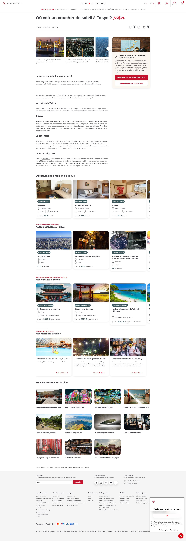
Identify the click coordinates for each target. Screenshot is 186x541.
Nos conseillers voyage (58, 505)
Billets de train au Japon (73, 498)
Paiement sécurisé (144, 531)
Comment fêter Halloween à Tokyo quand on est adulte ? (128, 359)
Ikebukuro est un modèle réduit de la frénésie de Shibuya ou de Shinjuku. (78, 61)
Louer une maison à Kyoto (106, 500)
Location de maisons (104, 496)
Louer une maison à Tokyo (106, 498)
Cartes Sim (91, 496)
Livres (142, 9)
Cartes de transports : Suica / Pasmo (76, 503)
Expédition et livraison (42, 514)
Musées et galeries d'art (104, 432)
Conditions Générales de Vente (67, 531)
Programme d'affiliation (42, 503)
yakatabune (92, 128)
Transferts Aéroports (72, 505)
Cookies (109, 531)
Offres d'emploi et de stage (43, 510)
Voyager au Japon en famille (47, 458)
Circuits (73, 9)
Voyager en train (140, 500)
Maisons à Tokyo (43, 201)
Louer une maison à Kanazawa (107, 503)
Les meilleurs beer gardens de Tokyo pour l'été (91, 359)
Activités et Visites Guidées (127, 496)
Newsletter (39, 500)
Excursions (84, 9)
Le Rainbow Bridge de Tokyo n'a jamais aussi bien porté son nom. (48, 61)
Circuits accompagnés (45, 305)
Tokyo (42, 467)
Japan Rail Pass (71, 496)
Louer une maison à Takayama (107, 505)
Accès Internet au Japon (117, 9)
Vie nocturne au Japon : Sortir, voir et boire (56, 467)
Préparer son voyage (141, 498)
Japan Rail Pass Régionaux (74, 500)
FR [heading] (144, 3)
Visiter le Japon (47, 9)
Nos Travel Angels (104, 507)
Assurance (101, 531)
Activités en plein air (73, 432)
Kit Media (38, 507)
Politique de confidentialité (87, 531)
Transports (62, 9)
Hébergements (98, 9)
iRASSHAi (38, 516)
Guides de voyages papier (143, 503)
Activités (133, 9)
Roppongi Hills (46, 141)
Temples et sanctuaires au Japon (49, 407)
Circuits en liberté (57, 500)
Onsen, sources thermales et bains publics (137, 407)
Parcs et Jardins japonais (46, 432)
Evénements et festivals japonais (107, 458)
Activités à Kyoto (124, 500)
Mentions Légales (49, 531)
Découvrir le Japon (141, 496)
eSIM (89, 498)
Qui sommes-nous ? (41, 496)
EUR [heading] (151, 3)
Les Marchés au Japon (103, 407)
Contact (38, 531)
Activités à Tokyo (44, 252)
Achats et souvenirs (73, 458)
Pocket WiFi (91, 500)
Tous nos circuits (56, 496)
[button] (36, 49)
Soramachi (46, 159)
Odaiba (39, 121)
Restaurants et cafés (132, 432)
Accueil (38, 467)
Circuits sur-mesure (57, 503)
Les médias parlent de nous (43, 498)
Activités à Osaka (124, 503)
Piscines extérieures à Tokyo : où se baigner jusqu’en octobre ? (53, 359)
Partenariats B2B (40, 505)
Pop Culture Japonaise (74, 407)
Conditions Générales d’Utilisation (125, 531)
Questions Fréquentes (42, 512)
